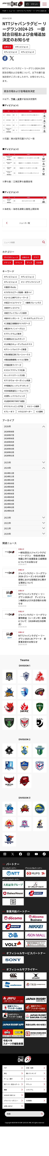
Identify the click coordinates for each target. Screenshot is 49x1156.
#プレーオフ (9, 411)
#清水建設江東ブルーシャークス (17, 354)
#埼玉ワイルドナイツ (12, 302)
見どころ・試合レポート (12, 1084)
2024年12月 (9, 473)
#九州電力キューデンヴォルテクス (18, 344)
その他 (39, 262)
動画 (5, 1090)
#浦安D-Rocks (10, 287)
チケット (34, 4)
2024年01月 (9, 510)
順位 (5, 1073)
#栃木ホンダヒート (12, 318)
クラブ (36, 257)
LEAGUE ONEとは (9, 1095)
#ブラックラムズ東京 (12, 333)
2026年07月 (9, 435)
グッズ (29, 262)
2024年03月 (9, 504)
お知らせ (7, 46)
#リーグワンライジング (30, 282)
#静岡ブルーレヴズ (33, 302)
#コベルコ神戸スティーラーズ (16, 297)
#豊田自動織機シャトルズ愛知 (16, 359)
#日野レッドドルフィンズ (14, 396)
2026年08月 (9, 431)
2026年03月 (9, 448)
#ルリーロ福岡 (33, 406)
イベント (18, 262)
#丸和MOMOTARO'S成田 (14, 401)
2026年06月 (9, 438)
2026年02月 (9, 452)
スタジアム (29, 1090)
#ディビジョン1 (21, 46)
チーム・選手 (8, 1079)
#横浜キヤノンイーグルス (14, 328)
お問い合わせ (8, 1106)
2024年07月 (9, 490)
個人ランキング (31, 1073)
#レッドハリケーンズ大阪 (14, 375)
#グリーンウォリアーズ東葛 (15, 349)
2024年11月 (9, 476)
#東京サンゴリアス (12, 307)
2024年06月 (9, 493)
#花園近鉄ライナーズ (12, 365)
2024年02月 (9, 507)
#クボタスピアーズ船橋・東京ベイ (18, 292)
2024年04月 (9, 500)
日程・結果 (29, 1068)
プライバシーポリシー (11, 1101)
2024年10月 (9, 480)
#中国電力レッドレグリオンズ (16, 385)
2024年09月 (9, 483)
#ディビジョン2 (10, 52)
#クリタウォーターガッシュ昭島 (17, 380)
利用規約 (29, 1101)
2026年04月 (9, 445)
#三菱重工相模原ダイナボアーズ (17, 323)
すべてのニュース (11, 257)
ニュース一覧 (24, 223)
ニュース (12, 11)
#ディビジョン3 (27, 52)
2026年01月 (9, 455)
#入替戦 (39, 411)
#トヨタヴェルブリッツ (33, 318)
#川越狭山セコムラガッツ (14, 339)
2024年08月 (9, 486)
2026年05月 (9, 442)
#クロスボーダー (25, 411)
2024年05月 (9, 497)
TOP (4, 11)
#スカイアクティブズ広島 (14, 370)
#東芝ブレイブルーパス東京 (15, 313)
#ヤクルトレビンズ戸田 (13, 406)
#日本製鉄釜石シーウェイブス (16, 390)
